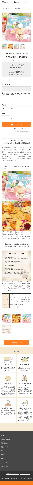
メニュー (6, 2)
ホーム (2, 8)
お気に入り (17, 60)
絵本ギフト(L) (18, 8)
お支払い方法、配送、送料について (23, 131)
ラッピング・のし (6, 84)
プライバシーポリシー (25, 474)
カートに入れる (17, 125)
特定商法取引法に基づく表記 (12, 474)
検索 (17, 2)
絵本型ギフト (9, 8)
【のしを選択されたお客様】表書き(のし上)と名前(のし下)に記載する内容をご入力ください (16, 93)
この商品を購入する (16, 342)
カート (28, 2)
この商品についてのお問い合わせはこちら (21, 129)
